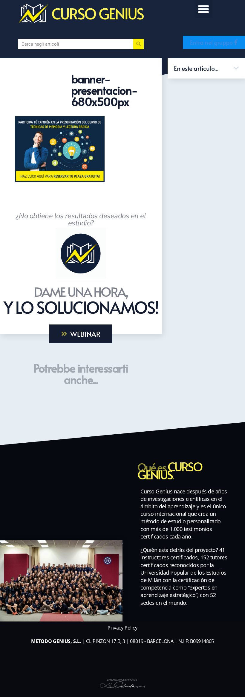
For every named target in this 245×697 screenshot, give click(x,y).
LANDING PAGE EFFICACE (122, 679)
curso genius (97, 13)
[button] (203, 9)
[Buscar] (138, 44)
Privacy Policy (122, 627)
